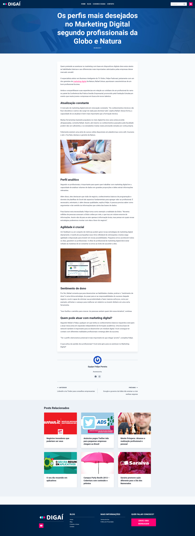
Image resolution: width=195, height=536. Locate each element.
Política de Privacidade (107, 522)
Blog (89, 4)
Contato (110, 4)
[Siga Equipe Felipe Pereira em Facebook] (95, 376)
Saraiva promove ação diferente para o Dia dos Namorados (131, 481)
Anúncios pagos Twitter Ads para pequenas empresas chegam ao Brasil (96, 441)
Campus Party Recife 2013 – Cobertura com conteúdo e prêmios (96, 481)
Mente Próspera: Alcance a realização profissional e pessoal (133, 441)
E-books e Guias (99, 4)
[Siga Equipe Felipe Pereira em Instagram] (99, 376)
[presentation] (60, 423)
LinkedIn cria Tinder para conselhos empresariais (76, 389)
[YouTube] (191, 4)
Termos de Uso (105, 519)
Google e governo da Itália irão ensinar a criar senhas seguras (120, 391)
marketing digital (79, 81)
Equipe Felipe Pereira (97, 366)
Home (83, 4)
